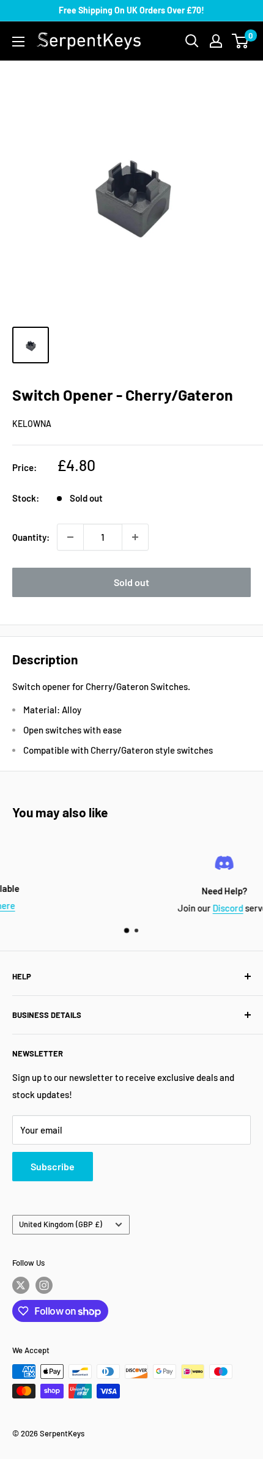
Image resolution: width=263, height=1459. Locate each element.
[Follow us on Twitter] (20, 1285)
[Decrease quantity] (70, 537)
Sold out (131, 582)
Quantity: (31, 537)
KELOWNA (31, 423)
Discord (154, 907)
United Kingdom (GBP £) (60, 1224)
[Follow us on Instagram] (44, 1285)
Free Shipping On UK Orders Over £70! (131, 10)
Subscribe (53, 1166)
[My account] (216, 41)
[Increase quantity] (135, 537)
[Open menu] (18, 41)
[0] (240, 41)
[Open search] (192, 41)
